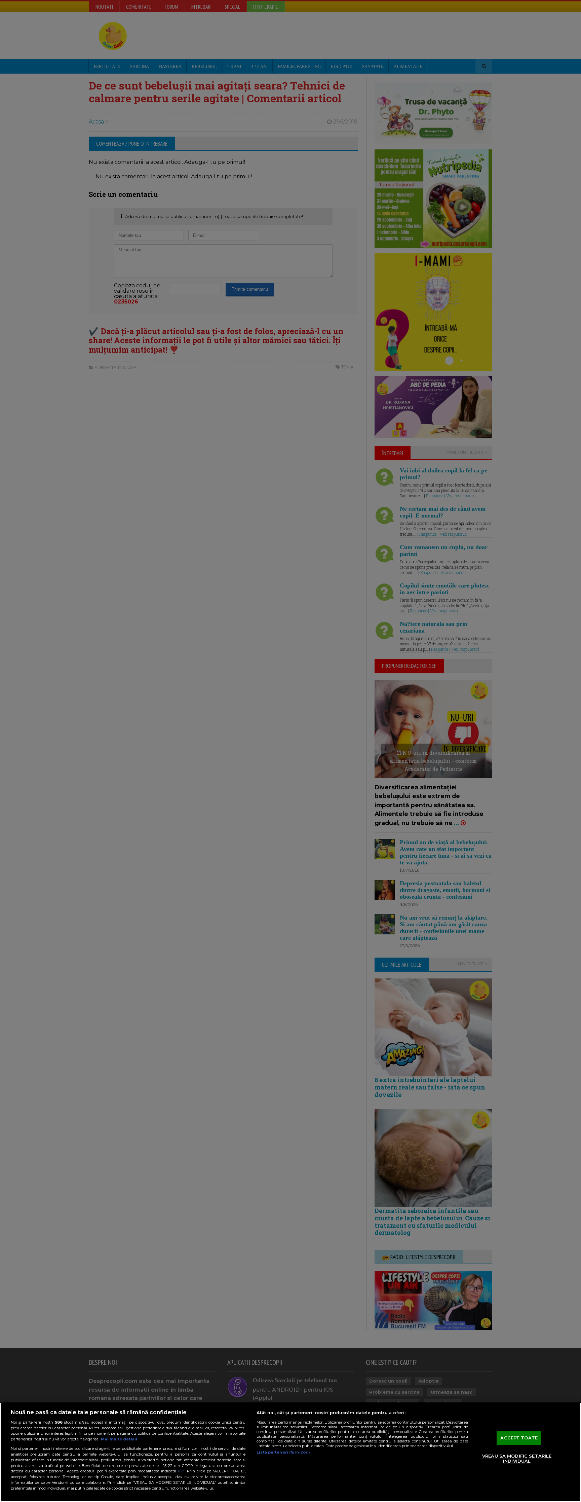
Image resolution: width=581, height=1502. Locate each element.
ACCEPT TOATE (519, 1437)
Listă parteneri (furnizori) (283, 1452)
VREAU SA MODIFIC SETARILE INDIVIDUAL (516, 1458)
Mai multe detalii (119, 1439)
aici (181, 1470)
